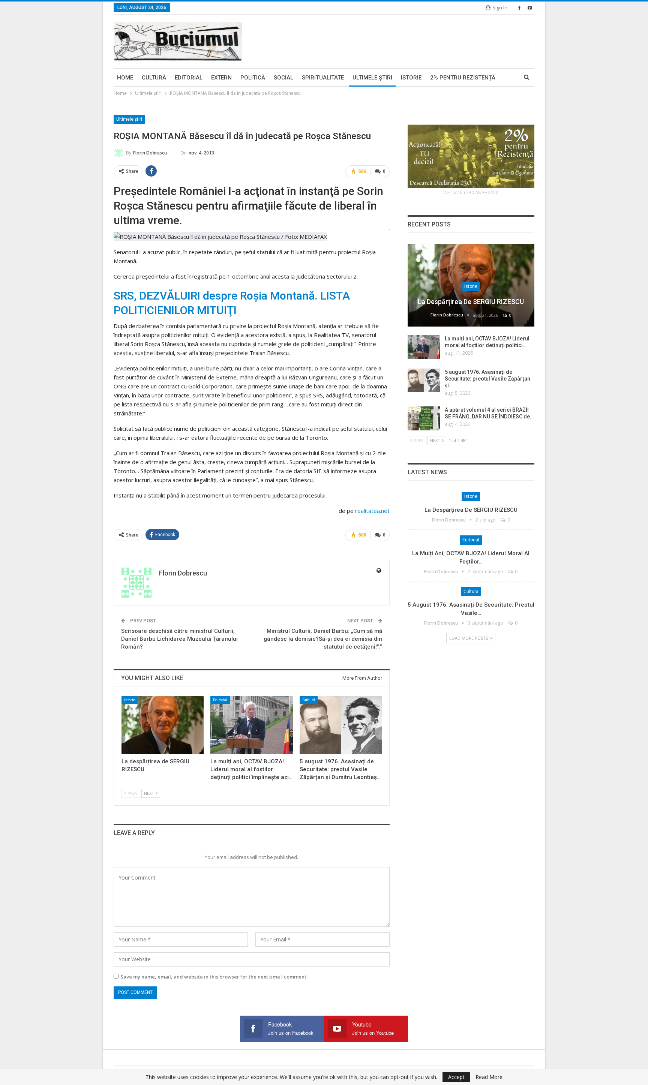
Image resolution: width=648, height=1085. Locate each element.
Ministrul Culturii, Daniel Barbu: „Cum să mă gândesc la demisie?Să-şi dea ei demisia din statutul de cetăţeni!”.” (323, 639)
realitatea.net (372, 510)
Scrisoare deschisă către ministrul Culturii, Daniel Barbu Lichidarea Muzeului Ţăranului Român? (179, 639)
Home (125, 77)
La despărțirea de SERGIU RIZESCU (471, 302)
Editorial (188, 77)
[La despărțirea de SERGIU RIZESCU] (163, 725)
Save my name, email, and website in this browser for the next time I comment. (214, 976)
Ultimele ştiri (372, 77)
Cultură (154, 77)
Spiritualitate (323, 77)
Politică (252, 77)
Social (283, 77)
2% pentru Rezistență (462, 77)
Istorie (411, 77)
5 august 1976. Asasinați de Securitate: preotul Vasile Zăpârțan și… (487, 378)
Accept (456, 1077)
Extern (221, 77)
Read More (489, 1077)
